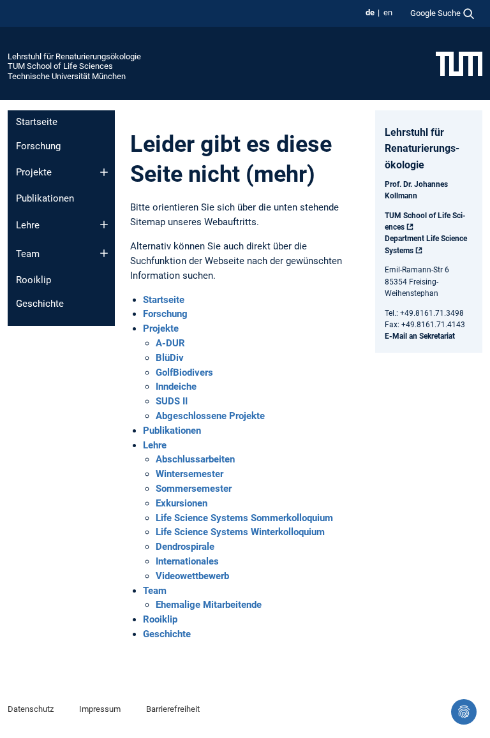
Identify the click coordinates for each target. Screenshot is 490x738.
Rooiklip (33, 280)
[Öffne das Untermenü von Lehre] (104, 224)
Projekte (34, 172)
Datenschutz (31, 709)
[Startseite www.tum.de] (459, 63)
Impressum (100, 709)
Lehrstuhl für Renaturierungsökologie (74, 56)
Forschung (38, 146)
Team (28, 254)
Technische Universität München (67, 76)
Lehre (28, 225)
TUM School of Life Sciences (60, 66)
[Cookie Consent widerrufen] (464, 712)
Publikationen (45, 198)
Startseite (36, 122)
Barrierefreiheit (173, 709)
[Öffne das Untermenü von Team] (104, 253)
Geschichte (40, 303)
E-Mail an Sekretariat (420, 336)
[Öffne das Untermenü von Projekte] (104, 172)
